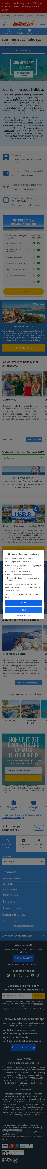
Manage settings (23, 615)
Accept (23, 602)
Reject (23, 610)
